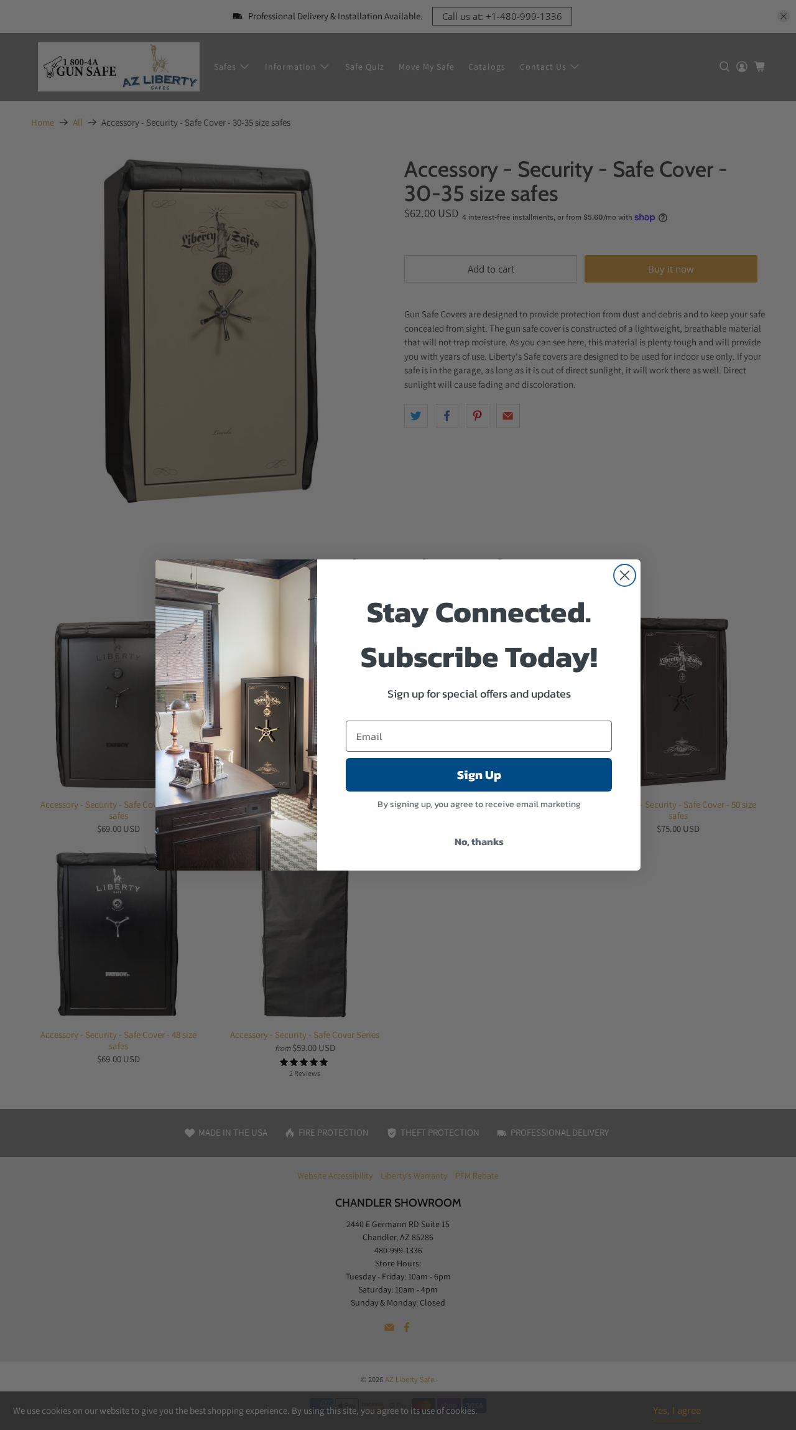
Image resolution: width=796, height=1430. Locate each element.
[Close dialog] (625, 575)
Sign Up (479, 774)
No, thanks (479, 841)
